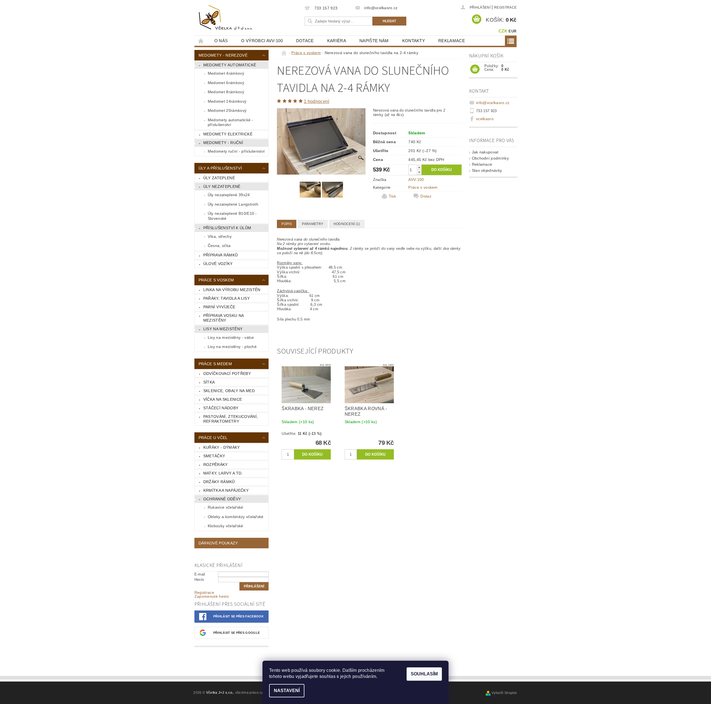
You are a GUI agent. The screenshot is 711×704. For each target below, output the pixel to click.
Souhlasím (424, 674)
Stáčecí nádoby (220, 408)
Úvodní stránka (201, 41)
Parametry (312, 224)
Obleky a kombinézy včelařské (236, 516)
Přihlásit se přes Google (236, 632)
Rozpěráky (215, 464)
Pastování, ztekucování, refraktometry (230, 419)
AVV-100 (416, 179)
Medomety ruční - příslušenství (236, 151)
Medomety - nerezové (223, 55)
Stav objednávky (487, 170)
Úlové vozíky (218, 263)
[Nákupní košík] (475, 69)
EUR (512, 31)
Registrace (505, 7)
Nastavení (287, 690)
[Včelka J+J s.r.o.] (226, 18)
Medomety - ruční (223, 142)
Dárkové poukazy (218, 543)
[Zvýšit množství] (419, 167)
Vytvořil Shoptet (504, 693)
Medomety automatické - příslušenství (230, 122)
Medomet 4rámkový (226, 73)
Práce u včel (213, 437)
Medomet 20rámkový (227, 110)
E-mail (199, 574)
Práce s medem (215, 364)
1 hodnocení (316, 101)
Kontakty (413, 40)
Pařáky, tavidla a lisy (226, 298)
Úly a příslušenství (220, 168)
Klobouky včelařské (225, 526)
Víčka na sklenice (222, 399)
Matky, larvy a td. (223, 473)
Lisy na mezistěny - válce (231, 337)
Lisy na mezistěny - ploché (232, 346)
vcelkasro (485, 119)
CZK (503, 31)
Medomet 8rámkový (226, 92)
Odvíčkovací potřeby (227, 373)
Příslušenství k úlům (227, 228)
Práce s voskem (216, 280)
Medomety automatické (229, 65)
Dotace (305, 40)
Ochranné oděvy (222, 499)
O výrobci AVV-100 (261, 40)
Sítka (209, 382)
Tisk (392, 196)
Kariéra (336, 40)
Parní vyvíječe (219, 307)
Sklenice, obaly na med (229, 390)
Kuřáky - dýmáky (221, 447)
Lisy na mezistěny (222, 329)
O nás (221, 40)
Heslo (199, 579)
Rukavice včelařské (225, 507)
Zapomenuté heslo (211, 596)
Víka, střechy (220, 236)
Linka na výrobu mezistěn (232, 289)
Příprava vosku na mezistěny (223, 318)
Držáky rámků (219, 482)
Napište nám (374, 40)
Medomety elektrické (227, 134)
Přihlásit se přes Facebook (238, 616)
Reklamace (451, 40)
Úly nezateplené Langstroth (233, 204)
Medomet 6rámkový (226, 82)
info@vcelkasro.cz (492, 102)
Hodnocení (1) (347, 224)
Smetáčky (214, 456)
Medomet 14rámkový (227, 101)
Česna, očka (219, 245)
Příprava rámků (220, 255)
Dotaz (425, 196)
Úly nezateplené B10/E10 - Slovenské (232, 216)
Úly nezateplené (222, 186)
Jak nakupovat (485, 152)
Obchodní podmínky (490, 158)
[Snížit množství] (419, 172)
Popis (286, 224)
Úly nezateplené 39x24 (229, 195)
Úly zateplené (219, 178)
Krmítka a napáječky (226, 490)
